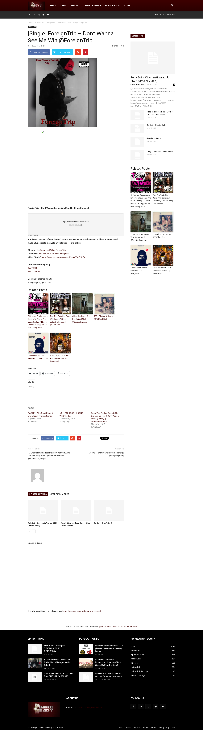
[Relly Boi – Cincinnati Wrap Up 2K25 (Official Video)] (43, 510)
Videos (133, 646)
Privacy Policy (112, 5)
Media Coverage (137, 675)
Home (53, 5)
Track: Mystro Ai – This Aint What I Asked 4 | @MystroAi (59, 358)
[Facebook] (30, 15)
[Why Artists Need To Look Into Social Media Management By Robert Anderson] (35, 663)
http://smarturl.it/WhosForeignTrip (51, 250)
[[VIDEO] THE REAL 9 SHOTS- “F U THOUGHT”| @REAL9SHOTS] (35, 677)
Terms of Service (92, 5)
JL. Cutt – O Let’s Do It (103, 523)
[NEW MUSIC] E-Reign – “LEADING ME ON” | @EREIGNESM (54, 648)
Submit (63, 5)
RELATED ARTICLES (38, 494)
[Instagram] (34, 15)
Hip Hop (134, 663)
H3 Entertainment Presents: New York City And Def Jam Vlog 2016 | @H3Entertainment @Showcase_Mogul (49, 456)
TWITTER (32, 268)
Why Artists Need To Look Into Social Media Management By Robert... (57, 662)
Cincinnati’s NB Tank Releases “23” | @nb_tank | (38, 358)
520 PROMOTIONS (137, 85)
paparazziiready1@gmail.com (90, 707)
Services (75, 5)
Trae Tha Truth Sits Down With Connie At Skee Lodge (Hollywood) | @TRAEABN (60, 320)
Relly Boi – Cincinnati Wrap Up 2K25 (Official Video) (149, 79)
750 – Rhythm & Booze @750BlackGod (103, 317)
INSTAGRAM (34, 271)
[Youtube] (48, 15)
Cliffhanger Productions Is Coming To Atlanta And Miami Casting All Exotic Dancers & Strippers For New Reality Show (38, 322)
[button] (172, 5)
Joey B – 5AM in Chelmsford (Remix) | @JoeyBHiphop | (106, 454)
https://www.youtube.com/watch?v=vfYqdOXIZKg (64, 257)
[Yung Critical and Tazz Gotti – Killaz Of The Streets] (76, 510)
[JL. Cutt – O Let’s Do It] (109, 510)
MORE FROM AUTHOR (59, 494)
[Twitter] (43, 15)
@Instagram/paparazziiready (118, 626)
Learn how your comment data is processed (81, 611)
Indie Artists (135, 667)
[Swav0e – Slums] (137, 142)
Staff (127, 5)
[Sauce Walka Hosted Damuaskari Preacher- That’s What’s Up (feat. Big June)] (86, 663)
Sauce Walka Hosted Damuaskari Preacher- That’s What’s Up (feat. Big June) (108, 662)
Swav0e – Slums (154, 138)
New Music (32, 27)
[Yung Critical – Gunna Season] (137, 155)
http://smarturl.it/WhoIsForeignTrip (54, 253)
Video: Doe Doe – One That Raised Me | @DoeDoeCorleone (81, 319)
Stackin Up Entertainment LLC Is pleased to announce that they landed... (109, 648)
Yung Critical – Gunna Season (160, 152)
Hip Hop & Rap (137, 654)
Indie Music (135, 658)
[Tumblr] (39, 15)
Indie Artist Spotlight (139, 671)
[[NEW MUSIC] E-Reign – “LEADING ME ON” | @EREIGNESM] (35, 649)
